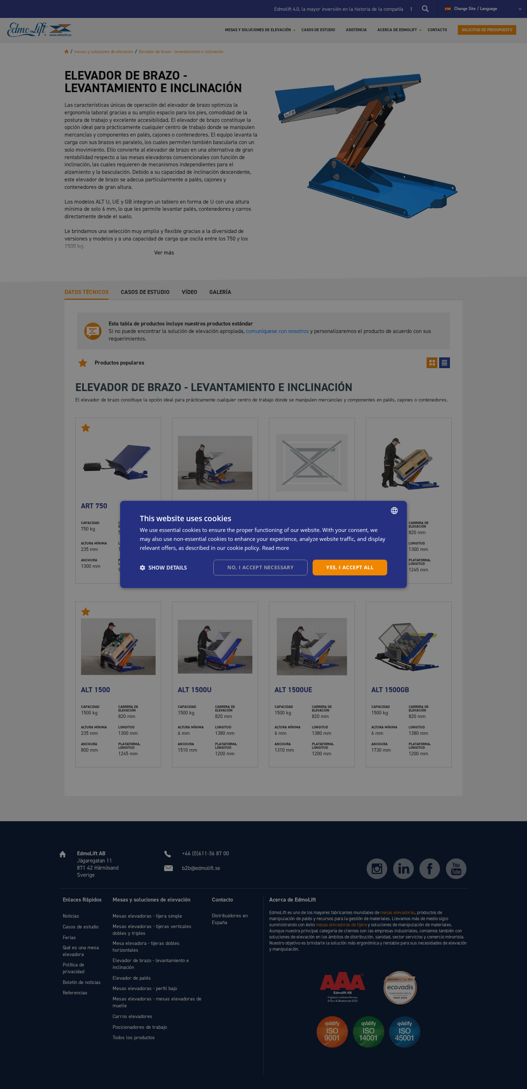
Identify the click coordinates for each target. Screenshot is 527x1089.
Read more (275, 547)
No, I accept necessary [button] (260, 567)
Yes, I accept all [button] (350, 567)
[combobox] (394, 510)
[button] (163, 567)
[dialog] (263, 544)
